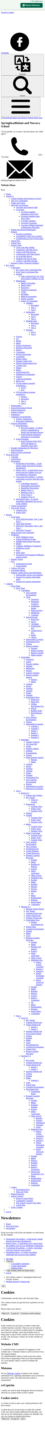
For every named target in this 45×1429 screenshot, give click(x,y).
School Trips (31, 927)
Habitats (29, 666)
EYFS (23, 388)
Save (23, 1419)
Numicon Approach (29, 290)
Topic (28, 597)
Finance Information (19, 423)
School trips (30, 1085)
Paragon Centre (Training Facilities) (25, 263)
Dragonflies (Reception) (30, 486)
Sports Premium (22, 439)
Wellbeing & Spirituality (25, 374)
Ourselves (35, 599)
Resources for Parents (34, 789)
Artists (28, 662)
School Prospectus (18, 410)
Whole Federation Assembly (40, 975)
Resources (25, 288)
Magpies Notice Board (35, 909)
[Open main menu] (20, 107)
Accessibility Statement (20, 1264)
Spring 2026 (21, 512)
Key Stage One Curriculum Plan (29, 270)
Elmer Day (35, 700)
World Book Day (23, 372)
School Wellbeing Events (26, 539)
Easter (33, 635)
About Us (10, 196)
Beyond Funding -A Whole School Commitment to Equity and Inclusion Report (32, 430)
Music (18, 343)
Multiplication (31, 321)
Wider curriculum (35, 872)
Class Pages (15, 586)
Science (19, 337)
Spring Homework (33, 916)
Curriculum (15, 267)
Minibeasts (35, 613)
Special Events (32, 617)
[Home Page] (21, 118)
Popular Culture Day (24, 361)
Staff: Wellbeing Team (25, 537)
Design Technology (23, 345)
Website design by (18, 1282)
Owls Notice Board (33, 1034)
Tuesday (39, 1120)
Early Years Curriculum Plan (27, 272)
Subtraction (30, 312)
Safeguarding (16, 406)
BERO (18, 544)
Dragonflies (25, 657)
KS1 (23, 390)
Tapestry (34, 648)
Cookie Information (18, 1266)
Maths (18, 370)
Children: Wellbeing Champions (28, 546)
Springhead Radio (35, 1092)
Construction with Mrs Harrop (28, 254)
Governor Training (28, 221)
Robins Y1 (25, 793)
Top (3, 1286)
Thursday (39, 1125)
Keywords (30, 1060)
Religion (34, 900)
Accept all (14, 1313)
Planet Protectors (17, 1194)
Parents (9, 515)
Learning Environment (35, 929)
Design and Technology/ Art (37, 1173)
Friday (38, 1127)
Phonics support (37, 653)
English (19, 274)
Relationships (36, 898)
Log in (8, 1212)
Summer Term (36, 811)
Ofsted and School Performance (23, 230)
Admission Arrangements (21, 417)
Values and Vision (18, 203)
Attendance (15, 414)
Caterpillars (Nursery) (29, 484)
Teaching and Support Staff (27, 207)
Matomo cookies (13, 1373)
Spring (28, 686)
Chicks (33, 637)
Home (8, 194)
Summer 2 (35, 737)
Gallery (14, 1187)
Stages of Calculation (29, 301)
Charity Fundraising (19, 506)
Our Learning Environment (31, 594)
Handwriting (36, 902)
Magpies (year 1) (27, 492)
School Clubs (16, 245)
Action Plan (20, 1205)
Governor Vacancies (29, 223)
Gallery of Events (18, 568)
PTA (13, 561)
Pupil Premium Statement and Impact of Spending (31, 436)
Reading (34, 884)
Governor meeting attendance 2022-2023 (29, 213)
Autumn (29, 684)
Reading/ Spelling (34, 1106)
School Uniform (17, 412)
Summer (29, 688)
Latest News (16, 459)
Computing (20, 352)
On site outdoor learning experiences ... (25, 384)
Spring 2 (34, 733)
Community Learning (24, 1201)
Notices (29, 644)
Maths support (36, 655)
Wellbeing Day (37, 878)
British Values (21, 359)
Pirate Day (35, 619)
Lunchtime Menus (18, 570)
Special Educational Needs (21, 408)
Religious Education (24, 348)
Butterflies (25, 740)
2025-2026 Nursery (23, 524)
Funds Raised (21, 566)
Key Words (30, 798)
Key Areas (10, 265)
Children (9, 584)
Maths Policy (26, 285)
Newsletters (15, 461)
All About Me (31, 744)
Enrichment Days (33, 642)
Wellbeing (15, 535)
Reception (35, 305)
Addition (29, 303)
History (19, 350)
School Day (15, 241)
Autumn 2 (35, 728)
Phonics (34, 679)
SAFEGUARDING (24, 234)
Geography (20, 357)
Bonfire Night (36, 711)
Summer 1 (35, 735)
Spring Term (36, 809)
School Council (17, 1196)
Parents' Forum (17, 559)
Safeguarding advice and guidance (29, 575)
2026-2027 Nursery (23, 530)
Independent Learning (34, 639)
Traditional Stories (35, 607)
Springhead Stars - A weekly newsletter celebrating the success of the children (29, 501)
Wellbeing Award (23, 548)
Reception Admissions (25, 421)
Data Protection (17, 450)
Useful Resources (33, 853)
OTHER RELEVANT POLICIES (29, 239)
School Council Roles (24, 1198)
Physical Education (23, 354)
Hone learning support (35, 757)
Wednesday (40, 1123)
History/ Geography (35, 999)
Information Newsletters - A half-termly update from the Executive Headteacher (29, 465)
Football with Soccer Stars (26, 259)
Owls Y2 (24, 1018)
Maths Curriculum (28, 283)
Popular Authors (32, 664)
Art (17, 339)
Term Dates (15, 517)
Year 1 (33, 308)
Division (29, 330)
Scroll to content (7, 12)
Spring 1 (34, 731)
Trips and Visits (22, 1192)
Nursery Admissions (24, 419)
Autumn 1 (35, 726)
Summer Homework (34, 918)
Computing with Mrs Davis (27, 250)
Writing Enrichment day (37, 923)
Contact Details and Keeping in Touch (26, 198)
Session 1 (39, 969)
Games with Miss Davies (26, 252)
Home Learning (27, 299)
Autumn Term (36, 806)
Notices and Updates (34, 795)
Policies (14, 232)
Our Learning (31, 847)
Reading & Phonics (35, 865)
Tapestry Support (32, 673)
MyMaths (25, 294)
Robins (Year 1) (27, 490)
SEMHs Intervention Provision (28, 541)
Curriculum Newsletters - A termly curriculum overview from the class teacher (30, 479)
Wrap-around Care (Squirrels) (22, 533)
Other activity (36, 875)
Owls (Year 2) (26, 495)
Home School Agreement (21, 452)
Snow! (33, 622)
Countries (35, 615)
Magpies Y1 (26, 907)
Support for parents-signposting (28, 582)
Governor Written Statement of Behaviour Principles (32, 226)
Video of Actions (34, 801)
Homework (30, 804)
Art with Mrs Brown (24, 256)
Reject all (5, 1313)
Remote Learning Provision (33, 856)
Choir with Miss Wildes (25, 247)
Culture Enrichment (23, 379)
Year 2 (33, 310)
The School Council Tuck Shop (28, 1203)
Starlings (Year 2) (28, 497)
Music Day (20, 381)
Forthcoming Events (24, 564)
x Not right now (36, 1)
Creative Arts (21, 365)
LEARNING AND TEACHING (29, 236)
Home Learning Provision (32, 1052)
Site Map (9, 1259)
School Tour (16, 243)
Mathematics (21, 281)
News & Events (12, 455)
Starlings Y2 (26, 1056)
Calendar (14, 457)
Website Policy (17, 1268)
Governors (20, 210)
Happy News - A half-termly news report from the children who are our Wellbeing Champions (29, 472)
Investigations (31, 753)
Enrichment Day (32, 777)
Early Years (20, 588)
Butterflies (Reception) (30, 488)
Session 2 (39, 971)
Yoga (18, 550)
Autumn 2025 (21, 510)
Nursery (24, 397)
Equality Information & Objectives (24, 448)
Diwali (33, 708)
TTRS (23, 292)
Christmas (35, 624)
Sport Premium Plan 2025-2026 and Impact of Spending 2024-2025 (31, 443)
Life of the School (18, 508)
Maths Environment (29, 296)
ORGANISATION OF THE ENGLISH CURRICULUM (32, 277)
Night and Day (37, 610)
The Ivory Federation (19, 201)
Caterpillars (25, 590)
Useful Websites (32, 851)
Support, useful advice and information (26, 573)
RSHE (18, 341)
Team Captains (17, 1207)
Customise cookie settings (30, 1313)
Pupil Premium (22, 426)
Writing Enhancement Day (26, 363)
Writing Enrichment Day (37, 705)
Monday (39, 1118)
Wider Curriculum (33, 833)
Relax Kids (20, 553)
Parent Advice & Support (40, 982)
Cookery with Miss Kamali (26, 261)
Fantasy (29, 671)
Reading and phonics (36, 948)
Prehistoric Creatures (35, 603)
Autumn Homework (34, 913)
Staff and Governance (19, 205)
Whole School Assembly (40, 964)
